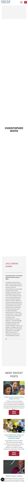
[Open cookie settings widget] (2, 479)
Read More (14, 412)
